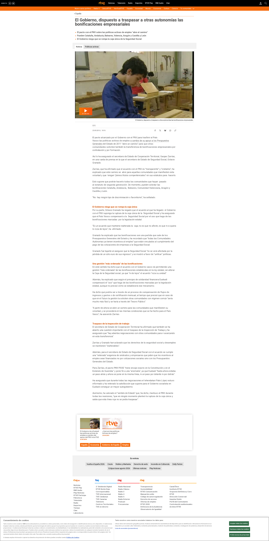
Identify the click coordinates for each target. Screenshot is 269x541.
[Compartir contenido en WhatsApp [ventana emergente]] (170, 130)
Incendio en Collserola (160, 464)
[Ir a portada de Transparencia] (167, 480)
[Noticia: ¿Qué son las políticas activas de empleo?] (112, 428)
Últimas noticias (139, 468)
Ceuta (110, 464)
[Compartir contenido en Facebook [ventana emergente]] (155, 130)
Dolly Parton (177, 464)
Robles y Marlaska (123, 464)
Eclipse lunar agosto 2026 (119, 468)
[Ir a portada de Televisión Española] (106, 480)
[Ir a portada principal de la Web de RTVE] (84, 480)
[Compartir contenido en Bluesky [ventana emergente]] (165, 130)
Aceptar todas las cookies (239, 523)
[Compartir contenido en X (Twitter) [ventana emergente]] (160, 130)
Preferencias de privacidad (239, 535)
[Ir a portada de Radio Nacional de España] (128, 480)
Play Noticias (155, 468)
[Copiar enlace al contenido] (175, 130)
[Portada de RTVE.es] (102, 3)
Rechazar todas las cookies (239, 529)
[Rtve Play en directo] (10, 3)
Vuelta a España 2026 (95, 464)
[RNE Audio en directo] (13, 3)
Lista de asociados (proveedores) (126, 528)
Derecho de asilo (141, 464)
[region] (134, 529)
